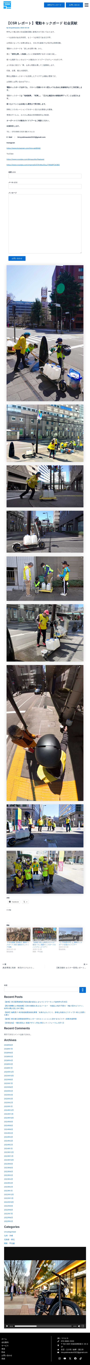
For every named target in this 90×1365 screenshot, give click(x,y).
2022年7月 (8, 1214)
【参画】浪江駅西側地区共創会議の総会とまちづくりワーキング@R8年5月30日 (35, 1002)
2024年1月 (8, 1149)
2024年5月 (8, 1133)
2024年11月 (8, 1114)
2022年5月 (8, 1221)
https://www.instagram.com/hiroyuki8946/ (24, 148)
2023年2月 (8, 1187)
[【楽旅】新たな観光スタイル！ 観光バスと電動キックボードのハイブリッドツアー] (44, 934)
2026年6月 (8, 1053)
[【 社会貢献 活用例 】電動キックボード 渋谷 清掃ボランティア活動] (18, 934)
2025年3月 (8, 1099)
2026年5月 (8, 1057)
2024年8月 (8, 1126)
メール (12, 182)
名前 (12, 172)
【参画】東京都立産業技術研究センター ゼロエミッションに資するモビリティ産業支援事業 (40, 1019)
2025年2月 (8, 1103)
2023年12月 (9, 1152)
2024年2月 (8, 1145)
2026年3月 (8, 1064)
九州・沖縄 (8, 1236)
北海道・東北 (9, 1239)
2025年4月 (8, 1095)
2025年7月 (8, 1083)
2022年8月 (8, 1210)
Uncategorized (10, 1232)
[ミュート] (79, 1326)
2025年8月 (8, 1080)
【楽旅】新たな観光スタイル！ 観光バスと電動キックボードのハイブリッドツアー (44, 944)
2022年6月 (8, 1218)
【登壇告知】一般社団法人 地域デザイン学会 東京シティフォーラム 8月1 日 (34, 1023)
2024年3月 (8, 1141)
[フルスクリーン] (83, 1326)
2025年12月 (9, 1072)
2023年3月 (8, 1183)
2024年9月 (8, 1122)
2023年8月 (8, 1168)
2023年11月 (8, 1156)
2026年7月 (8, 1049)
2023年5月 (8, 1175)
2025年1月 (8, 1106)
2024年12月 (9, 1110)
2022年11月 (8, 1198)
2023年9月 (8, 1164)
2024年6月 (8, 1129)
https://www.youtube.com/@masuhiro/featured (25, 159)
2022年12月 (9, 1195)
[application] (45, 1287)
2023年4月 (8, 1179)
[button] (45, 1287)
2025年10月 (9, 1076)
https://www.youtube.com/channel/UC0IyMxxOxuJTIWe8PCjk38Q (33, 165)
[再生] (7, 1326)
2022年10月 (9, 1202)
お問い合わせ (17, 258)
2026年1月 (8, 1068)
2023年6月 (8, 1172)
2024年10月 (9, 1118)
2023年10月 (9, 1160)
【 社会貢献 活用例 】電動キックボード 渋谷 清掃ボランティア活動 (18, 944)
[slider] (43, 1326)
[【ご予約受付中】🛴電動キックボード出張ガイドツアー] (71, 934)
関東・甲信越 (9, 1243)
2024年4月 (8, 1137)
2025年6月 (8, 1087)
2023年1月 (8, 1191)
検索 (5, 985)
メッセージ (12, 193)
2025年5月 (8, 1091)
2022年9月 (8, 1206)
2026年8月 (8, 1045)
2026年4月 (8, 1060)
